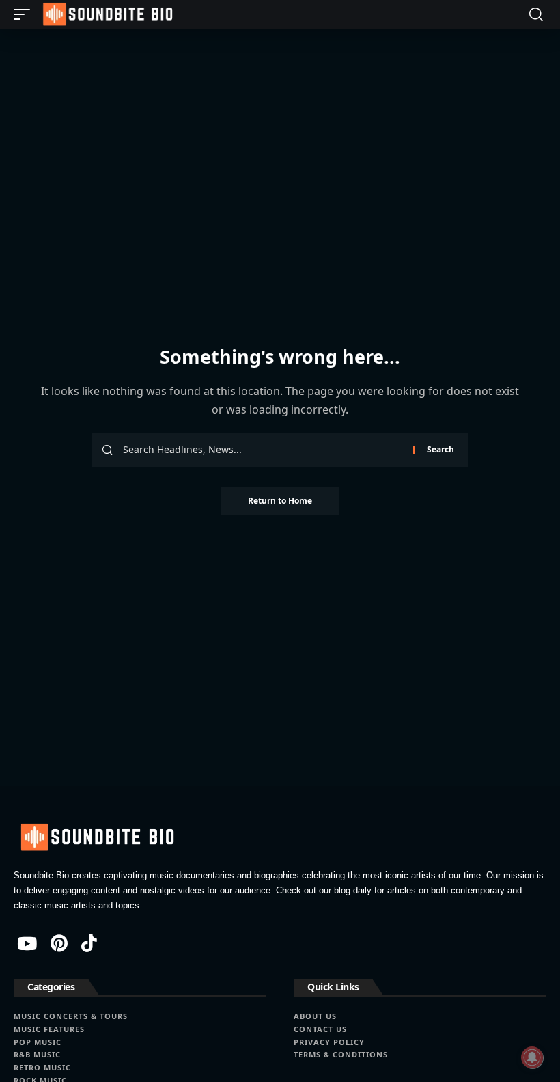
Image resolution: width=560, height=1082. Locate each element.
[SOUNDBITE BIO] (106, 14)
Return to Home (280, 500)
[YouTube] (27, 943)
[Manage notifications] (532, 1057)
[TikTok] (89, 943)
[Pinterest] (59, 943)
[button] (25, 14)
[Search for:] (263, 450)
